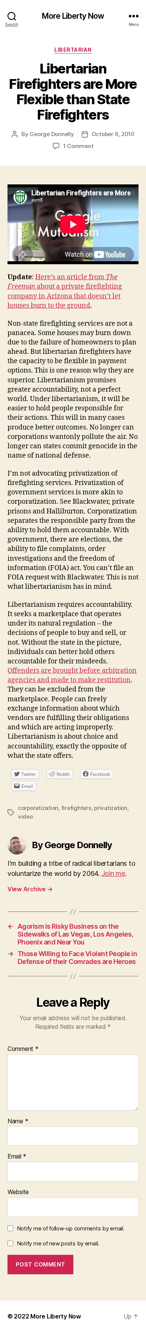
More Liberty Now (73, 16)
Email (16, 1156)
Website (18, 1192)
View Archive (29, 889)
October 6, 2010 (113, 134)
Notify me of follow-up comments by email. (71, 1228)
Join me (113, 873)
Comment (23, 1049)
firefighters (76, 807)
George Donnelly (52, 134)
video (25, 816)
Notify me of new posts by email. (58, 1243)
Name (17, 1121)
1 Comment (78, 146)
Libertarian (73, 49)
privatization (110, 807)
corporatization (38, 807)
